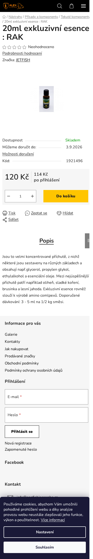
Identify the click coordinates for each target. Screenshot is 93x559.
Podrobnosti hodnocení (22, 53)
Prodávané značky (20, 356)
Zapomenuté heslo (21, 449)
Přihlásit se (22, 431)
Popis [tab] (46, 241)
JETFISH (23, 60)
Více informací (53, 520)
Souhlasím (45, 547)
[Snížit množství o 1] (8, 196)
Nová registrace (18, 443)
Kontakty (12, 341)
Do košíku (65, 196)
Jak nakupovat (16, 349)
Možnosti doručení (18, 154)
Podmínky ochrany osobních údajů (33, 370)
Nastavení (45, 532)
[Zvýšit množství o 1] (32, 196)
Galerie (11, 334)
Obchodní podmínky (22, 363)
